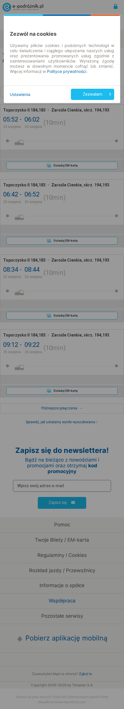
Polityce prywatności (66, 71)
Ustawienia (20, 94)
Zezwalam (92, 94)
